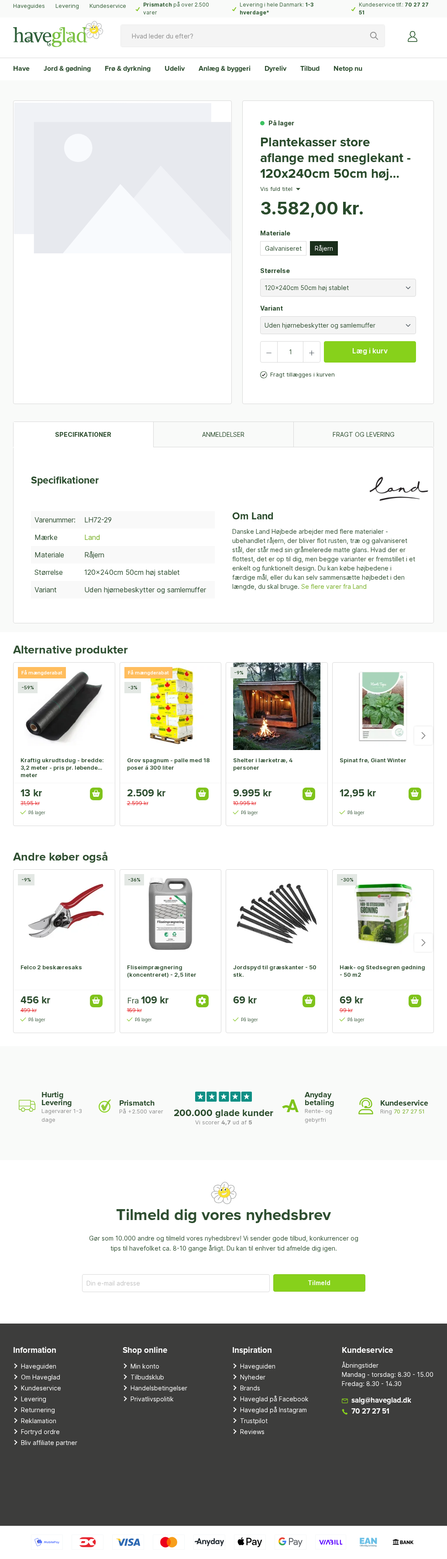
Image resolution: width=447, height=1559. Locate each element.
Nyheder (252, 1377)
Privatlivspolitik (152, 1399)
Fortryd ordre (40, 1431)
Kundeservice (107, 5)
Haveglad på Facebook (274, 1399)
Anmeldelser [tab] (223, 434)
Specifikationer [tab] (83, 434)
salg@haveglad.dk (381, 1400)
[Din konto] (412, 36)
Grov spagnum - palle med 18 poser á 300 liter (168, 764)
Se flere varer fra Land (334, 586)
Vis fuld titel (277, 189)
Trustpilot (254, 1420)
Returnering (38, 1410)
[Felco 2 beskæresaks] (64, 913)
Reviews (252, 1431)
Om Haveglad (40, 1377)
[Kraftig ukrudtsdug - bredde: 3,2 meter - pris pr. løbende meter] (64, 706)
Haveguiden (38, 1366)
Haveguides (29, 5)
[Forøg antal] (311, 352)
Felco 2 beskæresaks (51, 967)
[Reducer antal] (269, 352)
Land (92, 537)
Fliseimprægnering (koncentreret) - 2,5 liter (161, 971)
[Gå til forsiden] (58, 34)
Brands (250, 1388)
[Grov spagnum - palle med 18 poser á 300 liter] (170, 706)
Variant (271, 308)
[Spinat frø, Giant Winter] (383, 706)
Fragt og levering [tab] (364, 434)
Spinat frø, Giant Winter (373, 760)
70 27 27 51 (409, 1111)
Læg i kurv (370, 350)
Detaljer (202, 1001)
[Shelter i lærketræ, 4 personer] (276, 706)
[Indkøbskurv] (428, 33)
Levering (67, 5)
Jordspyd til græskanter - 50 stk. (274, 971)
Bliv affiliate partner (49, 1442)
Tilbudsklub (147, 1377)
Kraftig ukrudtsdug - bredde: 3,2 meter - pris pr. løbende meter (62, 767)
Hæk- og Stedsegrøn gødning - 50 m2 (382, 971)
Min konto (145, 1366)
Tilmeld (319, 1282)
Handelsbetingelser (159, 1388)
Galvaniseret (283, 248)
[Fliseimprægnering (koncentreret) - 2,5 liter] (170, 913)
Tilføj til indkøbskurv (96, 794)
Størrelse (275, 270)
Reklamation (38, 1420)
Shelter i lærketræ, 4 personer (263, 764)
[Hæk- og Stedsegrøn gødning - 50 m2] (383, 913)
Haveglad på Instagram (273, 1410)
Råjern (324, 248)
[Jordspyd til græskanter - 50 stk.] (276, 913)
